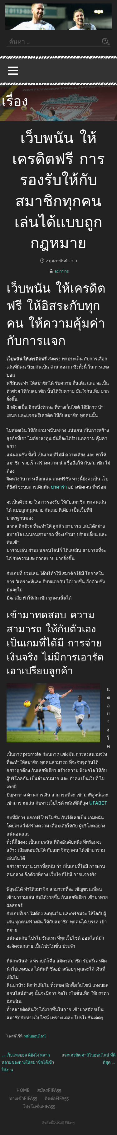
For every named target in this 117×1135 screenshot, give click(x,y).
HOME (23, 1090)
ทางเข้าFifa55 (23, 1098)
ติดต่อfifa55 (57, 1098)
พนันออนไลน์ (35, 1036)
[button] (12, 71)
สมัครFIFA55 (49, 1090)
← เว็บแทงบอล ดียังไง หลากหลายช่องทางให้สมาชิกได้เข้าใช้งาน (28, 1062)
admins (62, 271)
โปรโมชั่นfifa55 (39, 1106)
